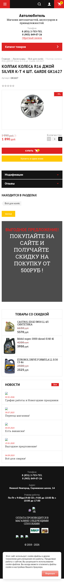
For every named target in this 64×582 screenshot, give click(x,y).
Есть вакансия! (15, 431)
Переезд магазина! (17, 415)
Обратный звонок (32, 37)
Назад (8, 214)
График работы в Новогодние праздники (31, 400)
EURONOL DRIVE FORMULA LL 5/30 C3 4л (37, 361)
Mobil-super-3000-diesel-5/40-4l (35, 338)
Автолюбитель (32, 15)
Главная (6, 59)
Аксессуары (19, 59)
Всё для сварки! (15, 458)
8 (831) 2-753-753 (32, 31)
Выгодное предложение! (21, 446)
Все (55, 384)
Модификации (14, 175)
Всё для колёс (36, 59)
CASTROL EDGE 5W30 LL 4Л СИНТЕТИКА (32, 323)
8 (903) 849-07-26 (32, 34)
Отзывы (10, 183)
